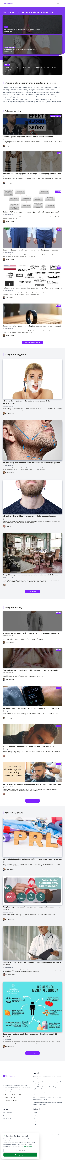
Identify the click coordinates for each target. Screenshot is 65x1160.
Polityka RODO (44, 1134)
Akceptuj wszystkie (20, 1155)
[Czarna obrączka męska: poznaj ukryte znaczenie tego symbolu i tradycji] (32, 314)
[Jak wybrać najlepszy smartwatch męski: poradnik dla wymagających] (32, 696)
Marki (34, 1122)
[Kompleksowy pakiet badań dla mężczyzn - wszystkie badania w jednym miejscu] (32, 890)
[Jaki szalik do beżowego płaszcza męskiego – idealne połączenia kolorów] (32, 161)
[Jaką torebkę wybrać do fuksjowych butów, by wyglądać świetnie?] (32, 24)
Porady (35, 1112)
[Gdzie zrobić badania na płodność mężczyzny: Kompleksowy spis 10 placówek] (32, 1007)
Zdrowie (35, 1119)
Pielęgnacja (36, 1115)
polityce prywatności (26, 1146)
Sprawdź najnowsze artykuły (32, 342)
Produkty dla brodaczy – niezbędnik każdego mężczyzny (19, 49)
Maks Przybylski (10, 585)
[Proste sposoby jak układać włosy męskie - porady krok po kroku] (32, 734)
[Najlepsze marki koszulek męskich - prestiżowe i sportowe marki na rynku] (32, 276)
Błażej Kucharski (10, 413)
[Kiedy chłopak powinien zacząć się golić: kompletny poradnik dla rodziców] (32, 553)
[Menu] (58, 3)
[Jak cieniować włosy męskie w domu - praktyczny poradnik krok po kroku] (32, 772)
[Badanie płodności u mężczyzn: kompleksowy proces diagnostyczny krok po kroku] (32, 943)
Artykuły (36, 1073)
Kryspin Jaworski (10, 526)
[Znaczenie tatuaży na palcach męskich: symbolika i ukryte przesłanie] (32, 658)
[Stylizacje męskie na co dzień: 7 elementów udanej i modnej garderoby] (32, 621)
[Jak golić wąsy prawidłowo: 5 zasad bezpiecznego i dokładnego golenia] (32, 440)
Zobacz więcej (32, 591)
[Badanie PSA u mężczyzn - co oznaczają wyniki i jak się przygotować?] (32, 200)
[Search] (60, 3)
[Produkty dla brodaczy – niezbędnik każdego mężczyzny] (32, 44)
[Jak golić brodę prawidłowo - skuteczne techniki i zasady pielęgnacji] (32, 497)
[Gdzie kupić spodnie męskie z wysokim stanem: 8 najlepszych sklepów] (32, 238)
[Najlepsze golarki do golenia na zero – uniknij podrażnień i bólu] (32, 124)
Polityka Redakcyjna (55, 1134)
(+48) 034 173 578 (10, 1097)
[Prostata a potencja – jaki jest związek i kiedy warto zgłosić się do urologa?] (32, 65)
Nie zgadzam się (20, 1150)
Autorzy (6, 1109)
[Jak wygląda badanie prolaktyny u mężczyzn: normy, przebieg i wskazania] (32, 837)
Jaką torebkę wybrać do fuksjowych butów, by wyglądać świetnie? (22, 29)
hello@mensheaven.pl (11, 1100)
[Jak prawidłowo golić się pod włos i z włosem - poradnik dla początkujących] (32, 379)
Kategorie (36, 1109)
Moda (34, 1125)
